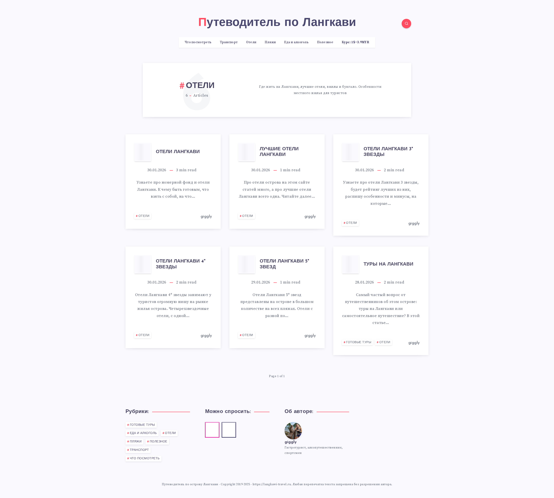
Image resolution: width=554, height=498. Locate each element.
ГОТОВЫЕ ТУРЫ (358, 342)
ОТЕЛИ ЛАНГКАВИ (178, 151)
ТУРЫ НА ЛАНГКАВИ (388, 264)
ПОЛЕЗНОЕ (158, 441)
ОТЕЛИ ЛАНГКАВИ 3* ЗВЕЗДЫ (388, 152)
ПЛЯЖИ (136, 441)
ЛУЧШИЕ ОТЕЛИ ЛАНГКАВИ (279, 152)
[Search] (406, 23)
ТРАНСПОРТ (139, 450)
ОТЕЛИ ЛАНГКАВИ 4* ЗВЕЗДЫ (181, 264)
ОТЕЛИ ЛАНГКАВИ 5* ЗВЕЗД (284, 264)
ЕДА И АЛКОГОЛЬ (143, 433)
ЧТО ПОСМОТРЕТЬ (145, 458)
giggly (291, 442)
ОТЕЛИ (144, 216)
